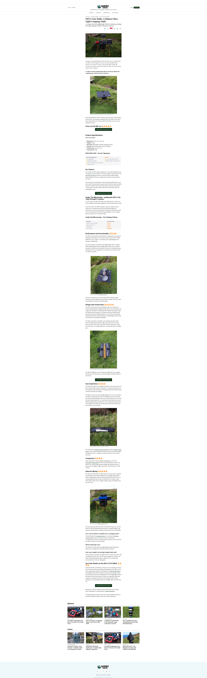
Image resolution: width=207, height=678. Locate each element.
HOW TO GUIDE (115, 12)
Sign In (131, 7)
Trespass (88, 644)
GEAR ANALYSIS (106, 12)
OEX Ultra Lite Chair (90, 175)
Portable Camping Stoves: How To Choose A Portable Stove (75, 622)
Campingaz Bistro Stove (102, 523)
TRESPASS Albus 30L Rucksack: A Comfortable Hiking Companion (93, 648)
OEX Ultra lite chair (115, 571)
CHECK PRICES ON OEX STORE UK (103, 129)
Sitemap (97, 674)
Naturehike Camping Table (92, 462)
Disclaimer (109, 674)
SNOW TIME (98, 12)
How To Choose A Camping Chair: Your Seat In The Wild (94, 622)
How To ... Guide (107, 644)
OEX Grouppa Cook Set (102, 294)
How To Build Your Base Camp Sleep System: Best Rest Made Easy (130, 622)
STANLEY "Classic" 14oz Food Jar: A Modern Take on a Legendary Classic (74, 648)
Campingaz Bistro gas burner (101, 449)
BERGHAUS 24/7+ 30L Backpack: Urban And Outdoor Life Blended (129, 648)
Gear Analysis (126, 644)
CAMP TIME (91, 12)
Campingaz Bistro (100, 536)
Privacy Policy (103, 674)
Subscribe (137, 7)
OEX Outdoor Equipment (105, 16)
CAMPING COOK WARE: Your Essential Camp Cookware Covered (111, 622)
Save (111, 28)
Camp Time (87, 16)
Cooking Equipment (95, 16)
